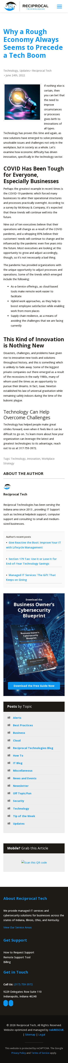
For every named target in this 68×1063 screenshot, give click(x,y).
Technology (10, 70)
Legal (41, 1034)
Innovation (33, 458)
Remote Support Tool (16, 957)
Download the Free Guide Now (34, 686)
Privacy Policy (19, 1053)
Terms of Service (40, 1053)
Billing (7, 962)
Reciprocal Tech (42, 70)
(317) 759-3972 (23, 984)
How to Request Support (18, 952)
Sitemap (30, 1034)
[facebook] (5, 1003)
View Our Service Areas (17, 927)
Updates (24, 70)
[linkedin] (11, 1003)
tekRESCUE (56, 1030)
